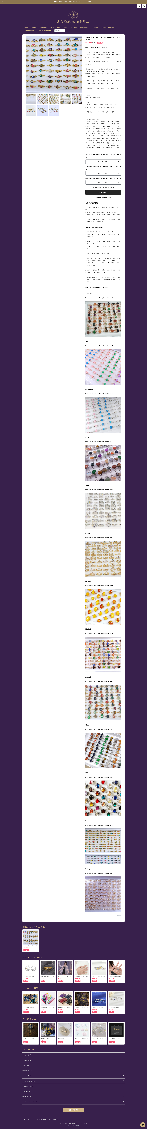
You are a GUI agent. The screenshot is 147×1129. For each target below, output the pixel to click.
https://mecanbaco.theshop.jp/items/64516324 (99, 825)
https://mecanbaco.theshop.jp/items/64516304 (99, 393)
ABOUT (34, 28)
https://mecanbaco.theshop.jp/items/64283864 (99, 873)
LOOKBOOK (84, 28)
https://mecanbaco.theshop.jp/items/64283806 (99, 585)
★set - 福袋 (25, 1065)
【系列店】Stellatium (44, 30)
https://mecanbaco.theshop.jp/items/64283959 (99, 489)
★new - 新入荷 (26, 1055)
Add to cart (103, 192)
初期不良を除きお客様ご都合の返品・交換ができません (103, 178)
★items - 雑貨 (26, 1076)
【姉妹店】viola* (29, 30)
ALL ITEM (74, 28)
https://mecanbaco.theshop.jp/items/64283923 (99, 537)
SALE (52, 28)
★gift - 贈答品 (26, 1096)
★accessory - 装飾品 (28, 1081)
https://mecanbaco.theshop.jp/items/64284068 (99, 633)
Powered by (71, 1126)
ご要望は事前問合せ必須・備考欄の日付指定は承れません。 (103, 168)
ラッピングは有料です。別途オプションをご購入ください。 (103, 156)
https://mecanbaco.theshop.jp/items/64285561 (99, 729)
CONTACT (95, 28)
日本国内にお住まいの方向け (103, 197)
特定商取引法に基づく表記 (44, 1119)
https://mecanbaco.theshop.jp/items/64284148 (99, 681)
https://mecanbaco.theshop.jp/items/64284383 (99, 777)
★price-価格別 (26, 1060)
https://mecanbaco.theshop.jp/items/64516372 (99, 298)
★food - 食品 (26, 1091)
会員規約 (55, 1119)
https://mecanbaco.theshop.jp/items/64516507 (99, 441)
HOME (26, 28)
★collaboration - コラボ (29, 1102)
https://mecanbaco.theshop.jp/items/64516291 (99, 346)
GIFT (58, 28)
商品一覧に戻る (73, 1110)
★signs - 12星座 (27, 1070)
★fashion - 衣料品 (27, 1086)
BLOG (65, 28)
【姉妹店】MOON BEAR (108, 28)
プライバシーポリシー (29, 1119)
